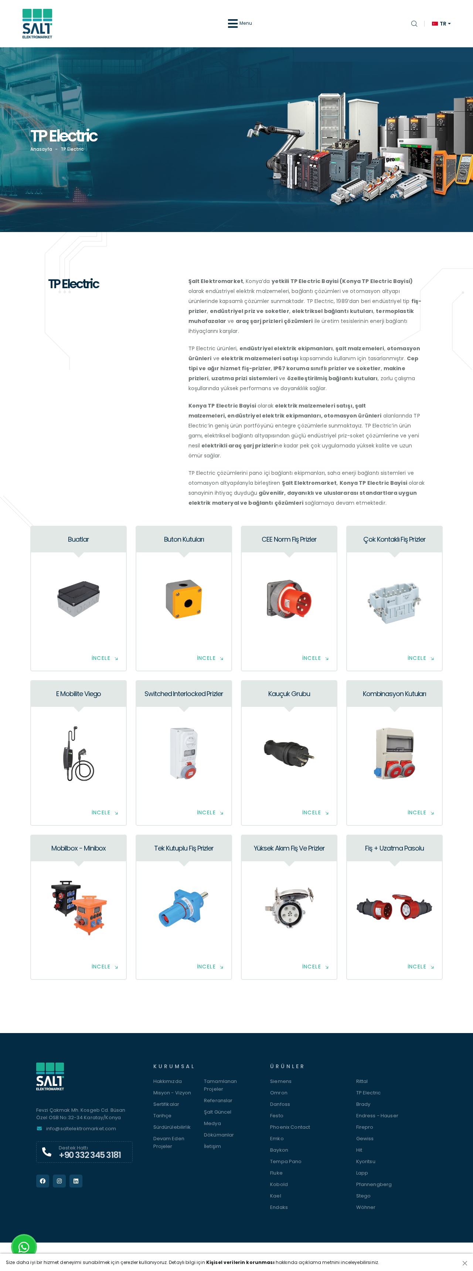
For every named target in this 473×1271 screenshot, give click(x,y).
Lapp (362, 1172)
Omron (278, 1092)
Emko (277, 1138)
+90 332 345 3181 (90, 1155)
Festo (276, 1115)
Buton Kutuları (184, 539)
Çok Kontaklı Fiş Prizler (394, 539)
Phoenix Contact (290, 1127)
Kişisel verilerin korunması (240, 1262)
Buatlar (78, 539)
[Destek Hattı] (46, 1152)
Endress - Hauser (377, 1115)
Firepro (365, 1127)
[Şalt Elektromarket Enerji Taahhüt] (84, 1080)
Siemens (281, 1081)
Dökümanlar (219, 1134)
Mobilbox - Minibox (78, 848)
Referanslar (218, 1100)
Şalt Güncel (218, 1111)
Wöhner (366, 1207)
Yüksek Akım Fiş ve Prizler (289, 848)
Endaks (279, 1207)
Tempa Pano (286, 1161)
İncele (101, 658)
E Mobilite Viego (78, 694)
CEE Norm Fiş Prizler (289, 539)
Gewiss (365, 1138)
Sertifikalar (166, 1104)
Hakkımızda (167, 1081)
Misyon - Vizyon (172, 1092)
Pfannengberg (374, 1184)
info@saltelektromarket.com (81, 1128)
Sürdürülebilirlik (172, 1127)
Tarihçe (162, 1115)
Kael (275, 1195)
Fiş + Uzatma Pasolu (394, 848)
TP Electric (368, 1092)
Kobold (279, 1184)
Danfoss (280, 1104)
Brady (363, 1104)
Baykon (279, 1150)
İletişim (212, 1146)
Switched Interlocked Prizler (183, 694)
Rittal (362, 1081)
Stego (363, 1195)
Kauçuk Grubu (289, 694)
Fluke (276, 1172)
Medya (212, 1123)
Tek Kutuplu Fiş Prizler (184, 848)
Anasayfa (41, 149)
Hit (359, 1150)
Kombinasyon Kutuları (394, 694)
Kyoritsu (365, 1161)
